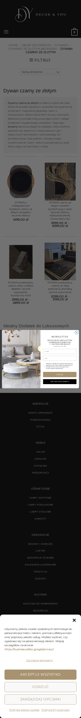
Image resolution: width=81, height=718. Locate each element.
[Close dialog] (76, 332)
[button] (74, 620)
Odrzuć (40, 687)
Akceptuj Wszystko (40, 674)
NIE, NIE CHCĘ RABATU (59, 381)
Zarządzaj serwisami (39, 660)
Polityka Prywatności (56, 709)
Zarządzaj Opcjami (40, 699)
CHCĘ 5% (59, 374)
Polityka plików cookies (24, 709)
